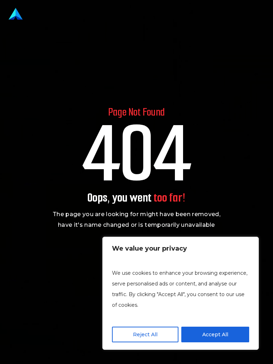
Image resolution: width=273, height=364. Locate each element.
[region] (180, 293)
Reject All (145, 334)
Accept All (215, 334)
